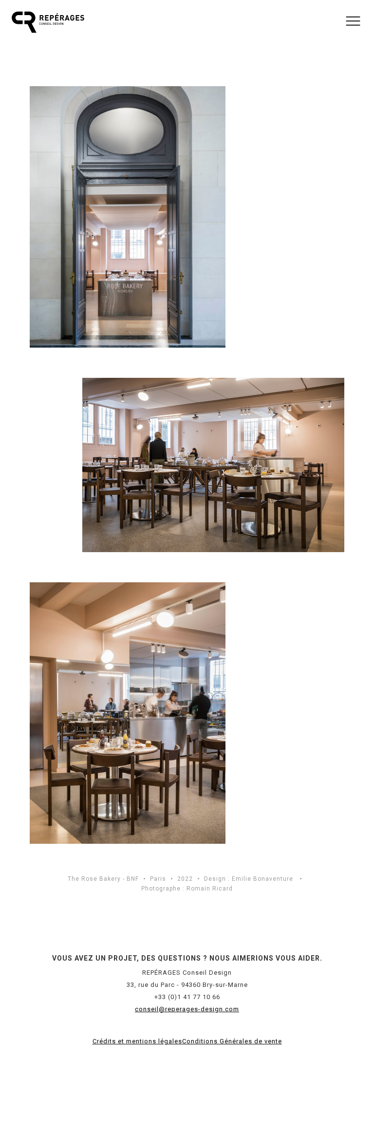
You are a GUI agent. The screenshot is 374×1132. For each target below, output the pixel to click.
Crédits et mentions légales (137, 1041)
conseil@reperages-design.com (187, 1009)
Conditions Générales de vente (232, 1041)
